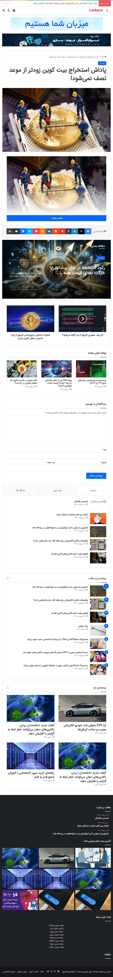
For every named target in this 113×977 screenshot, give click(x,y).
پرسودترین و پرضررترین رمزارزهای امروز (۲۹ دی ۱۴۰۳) (92, 382)
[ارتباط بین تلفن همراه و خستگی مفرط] (98, 518)
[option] (56, 269)
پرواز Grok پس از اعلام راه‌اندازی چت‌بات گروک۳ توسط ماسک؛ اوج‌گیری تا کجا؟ (58, 383)
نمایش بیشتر (57, 218)
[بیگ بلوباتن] (98, 630)
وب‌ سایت (51, 462)
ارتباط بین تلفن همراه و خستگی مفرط (72, 514)
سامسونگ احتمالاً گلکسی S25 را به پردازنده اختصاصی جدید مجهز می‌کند (57, 639)
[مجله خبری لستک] (96, 10)
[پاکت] (36, 231)
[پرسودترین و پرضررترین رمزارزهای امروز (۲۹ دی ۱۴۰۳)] (91, 368)
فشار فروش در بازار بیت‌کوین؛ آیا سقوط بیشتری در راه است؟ (23, 382)
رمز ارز (96, 56)
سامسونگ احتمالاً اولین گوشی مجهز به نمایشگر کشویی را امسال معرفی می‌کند (55, 665)
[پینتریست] (62, 231)
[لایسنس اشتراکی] (98, 505)
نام (104, 449)
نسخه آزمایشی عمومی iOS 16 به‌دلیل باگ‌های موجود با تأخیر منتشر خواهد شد (55, 652)
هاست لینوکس (75, 971)
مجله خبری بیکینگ (56, 925)
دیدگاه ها (20, 490)
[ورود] (14, 11)
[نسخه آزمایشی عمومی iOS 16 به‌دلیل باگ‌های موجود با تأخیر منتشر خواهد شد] (98, 656)
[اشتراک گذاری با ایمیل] (16, 231)
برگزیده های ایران (56, 928)
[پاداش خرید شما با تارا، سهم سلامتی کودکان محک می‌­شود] (20, 900)
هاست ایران (33, 971)
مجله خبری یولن (56, 931)
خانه (102, 56)
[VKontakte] (49, 231)
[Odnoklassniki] (43, 231)
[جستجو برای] (3, 11)
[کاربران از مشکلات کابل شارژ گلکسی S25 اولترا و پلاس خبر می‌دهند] (93, 900)
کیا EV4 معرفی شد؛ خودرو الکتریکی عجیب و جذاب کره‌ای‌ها (85, 727)
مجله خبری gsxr (56, 937)
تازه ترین (57, 490)
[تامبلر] (69, 231)
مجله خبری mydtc (56, 940)
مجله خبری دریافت (56, 947)
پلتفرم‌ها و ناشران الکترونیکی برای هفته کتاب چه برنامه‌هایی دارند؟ (60, 540)
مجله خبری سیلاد (56, 944)
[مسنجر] (23, 231)
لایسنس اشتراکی (81, 501)
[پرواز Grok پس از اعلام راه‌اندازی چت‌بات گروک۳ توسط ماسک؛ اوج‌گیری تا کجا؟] (56, 368)
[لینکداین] (75, 231)
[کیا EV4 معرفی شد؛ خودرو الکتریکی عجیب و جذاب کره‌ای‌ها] (82, 708)
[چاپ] (9, 231)
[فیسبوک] (88, 231)
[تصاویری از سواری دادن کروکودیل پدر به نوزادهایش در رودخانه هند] (98, 531)
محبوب (93, 490)
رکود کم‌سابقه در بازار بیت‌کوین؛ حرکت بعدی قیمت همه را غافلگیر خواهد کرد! (77, 270)
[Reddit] (56, 231)
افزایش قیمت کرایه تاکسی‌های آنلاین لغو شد (69, 553)
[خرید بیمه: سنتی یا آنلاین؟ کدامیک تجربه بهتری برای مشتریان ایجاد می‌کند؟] (93, 858)
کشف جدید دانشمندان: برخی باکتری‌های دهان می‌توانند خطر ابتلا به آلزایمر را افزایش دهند (61, 3)
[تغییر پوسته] (8, 11)
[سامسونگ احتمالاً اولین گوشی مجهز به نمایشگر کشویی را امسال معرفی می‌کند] (98, 669)
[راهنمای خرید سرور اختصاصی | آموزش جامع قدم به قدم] (30, 755)
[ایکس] (81, 231)
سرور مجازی (88, 971)
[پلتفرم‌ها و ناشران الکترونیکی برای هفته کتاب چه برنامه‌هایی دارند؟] (98, 544)
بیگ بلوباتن (83, 626)
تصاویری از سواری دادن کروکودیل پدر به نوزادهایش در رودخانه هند (60, 527)
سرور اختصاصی (9, 971)
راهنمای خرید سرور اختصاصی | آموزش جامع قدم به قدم (31, 775)
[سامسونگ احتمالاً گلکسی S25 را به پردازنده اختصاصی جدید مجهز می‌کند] (98, 643)
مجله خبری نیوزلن (56, 934)
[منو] (107, 11)
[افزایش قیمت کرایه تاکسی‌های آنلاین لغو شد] (98, 557)
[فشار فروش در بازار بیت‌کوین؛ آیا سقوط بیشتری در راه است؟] (22, 368)
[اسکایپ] (29, 231)
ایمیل (103, 462)
